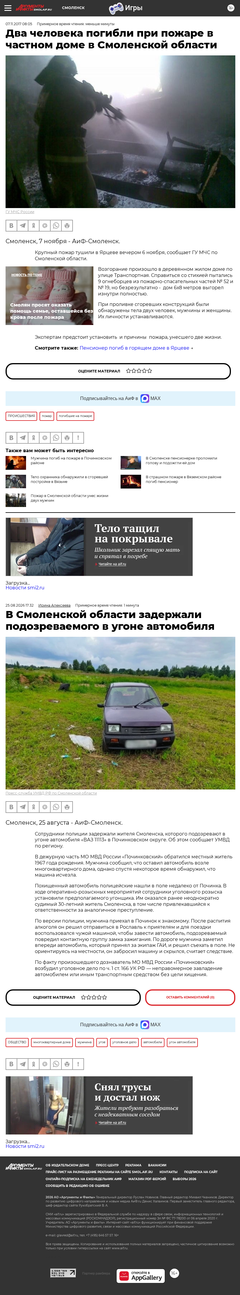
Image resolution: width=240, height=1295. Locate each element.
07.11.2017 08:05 (19, 24)
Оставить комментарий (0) (190, 997)
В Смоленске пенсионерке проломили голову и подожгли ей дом (181, 460)
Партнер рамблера (96, 1273)
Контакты (168, 1172)
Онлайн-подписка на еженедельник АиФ (84, 1179)
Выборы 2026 (184, 1179)
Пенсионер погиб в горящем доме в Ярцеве (134, 348)
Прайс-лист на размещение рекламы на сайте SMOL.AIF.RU (99, 1172)
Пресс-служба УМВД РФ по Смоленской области (51, 793)
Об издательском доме (67, 1165)
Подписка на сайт (200, 1172)
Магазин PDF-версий (147, 1179)
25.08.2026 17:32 (20, 605)
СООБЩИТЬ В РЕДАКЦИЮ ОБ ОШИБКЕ (77, 1186)
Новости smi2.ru (25, 588)
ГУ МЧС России (20, 212)
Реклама (133, 1165)
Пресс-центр (107, 1165)
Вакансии (157, 1165)
